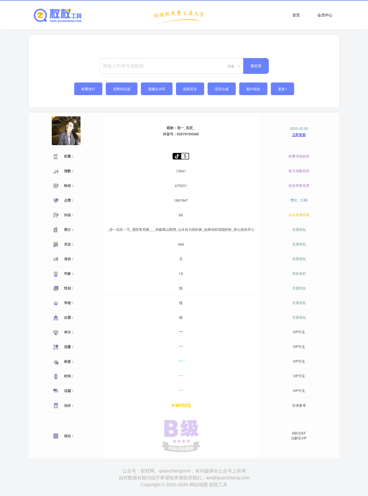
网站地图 (198, 484)
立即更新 (299, 134)
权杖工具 (218, 484)
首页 (296, 15)
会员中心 (324, 15)
